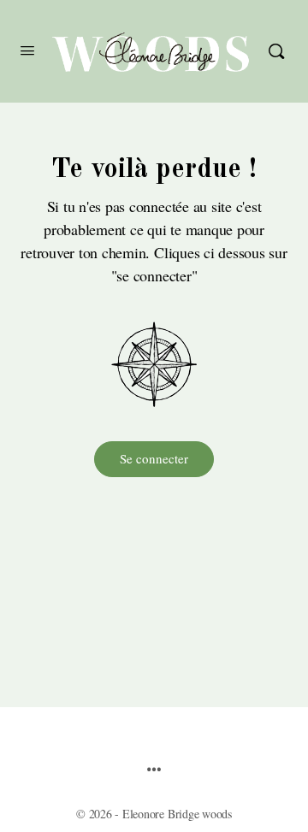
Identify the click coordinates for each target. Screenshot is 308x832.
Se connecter (154, 458)
